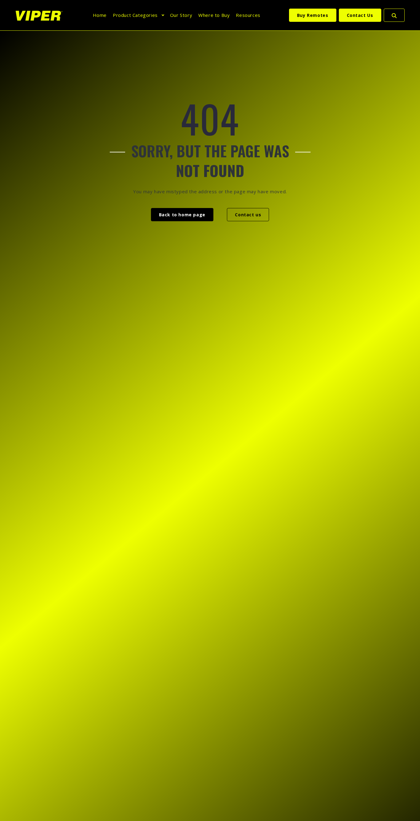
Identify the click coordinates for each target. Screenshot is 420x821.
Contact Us (360, 15)
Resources (248, 15)
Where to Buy (214, 15)
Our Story (181, 15)
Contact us (248, 215)
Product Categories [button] (135, 15)
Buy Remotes (312, 15)
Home (100, 15)
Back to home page (182, 215)
